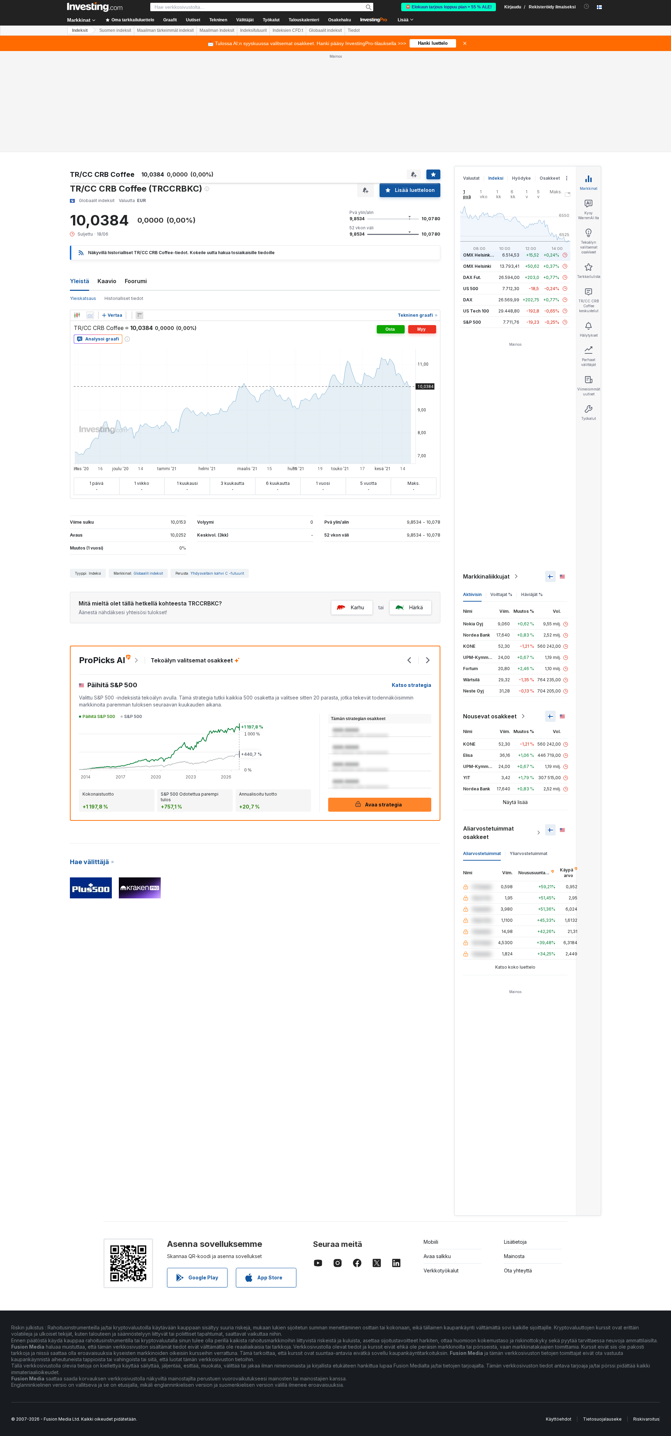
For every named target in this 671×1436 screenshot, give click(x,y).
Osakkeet (550, 178)
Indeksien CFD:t (288, 30)
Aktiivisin (472, 594)
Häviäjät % (532, 594)
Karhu (357, 607)
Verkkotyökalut (441, 1270)
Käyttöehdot (558, 1419)
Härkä (416, 607)
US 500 (470, 288)
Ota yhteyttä (518, 1270)
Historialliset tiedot (123, 298)
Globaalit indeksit (325, 30)
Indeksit (80, 30)
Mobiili (431, 1242)
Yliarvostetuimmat (528, 853)
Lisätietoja (515, 1242)
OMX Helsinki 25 (480, 255)
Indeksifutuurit (253, 30)
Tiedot (354, 30)
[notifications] (587, 6)
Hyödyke (521, 178)
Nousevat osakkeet (490, 716)
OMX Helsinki (477, 266)
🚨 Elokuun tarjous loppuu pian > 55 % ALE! (448, 7)
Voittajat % (501, 594)
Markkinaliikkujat (486, 576)
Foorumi (136, 281)
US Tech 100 (476, 311)
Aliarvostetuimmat (482, 853)
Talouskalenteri (304, 19)
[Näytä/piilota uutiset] (139, 315)
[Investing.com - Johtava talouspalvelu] (94, 7)
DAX (467, 299)
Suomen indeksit (115, 30)
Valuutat (471, 178)
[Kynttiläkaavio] (77, 315)
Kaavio (107, 281)
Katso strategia (411, 685)
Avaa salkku (437, 1256)
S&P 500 (472, 322)
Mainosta (514, 1256)
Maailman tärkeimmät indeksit (165, 30)
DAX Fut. (472, 277)
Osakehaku (339, 19)
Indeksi (495, 178)
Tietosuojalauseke (602, 1419)
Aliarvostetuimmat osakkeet (488, 832)
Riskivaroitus (646, 1419)
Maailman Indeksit (217, 30)
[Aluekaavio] (90, 315)
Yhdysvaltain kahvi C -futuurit (217, 573)
